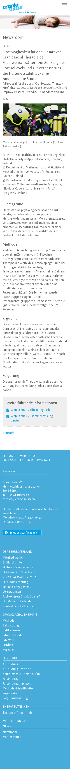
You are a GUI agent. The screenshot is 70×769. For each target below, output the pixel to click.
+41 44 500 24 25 (18, 495)
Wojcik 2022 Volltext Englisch (30, 410)
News (7, 726)
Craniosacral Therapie (20, 614)
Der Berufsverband (17, 551)
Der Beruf (10, 658)
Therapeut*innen (16, 706)
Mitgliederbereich (17, 721)
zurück (9, 433)
